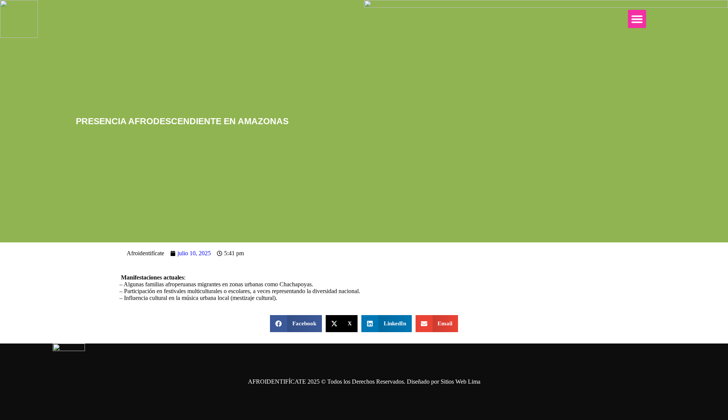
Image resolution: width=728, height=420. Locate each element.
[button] (637, 19)
